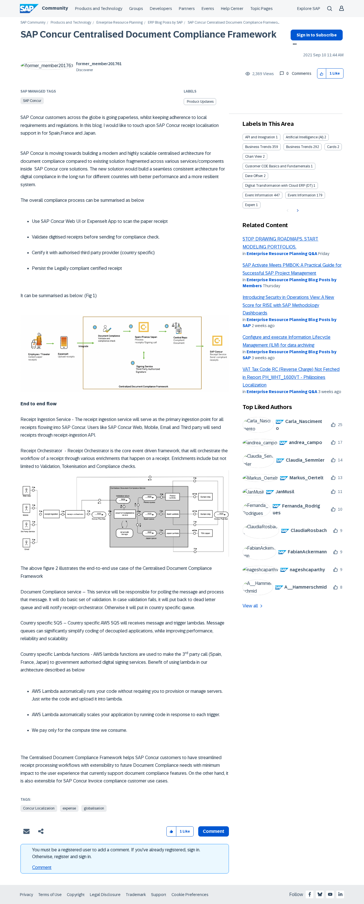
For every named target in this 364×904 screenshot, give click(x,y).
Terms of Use (50, 894)
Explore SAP (308, 8)
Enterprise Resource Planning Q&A (282, 253)
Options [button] (294, 45)
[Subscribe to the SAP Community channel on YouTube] (330, 894)
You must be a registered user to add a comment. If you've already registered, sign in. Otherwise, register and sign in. (116, 853)
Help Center (232, 8)
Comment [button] (213, 831)
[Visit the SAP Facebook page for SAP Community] (309, 894)
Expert (250, 205)
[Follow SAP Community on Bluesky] (320, 894)
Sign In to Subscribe (317, 35)
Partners (187, 8)
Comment (41, 867)
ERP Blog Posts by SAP (165, 22)
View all (250, 605)
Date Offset (254, 176)
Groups (136, 8)
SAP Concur (32, 101)
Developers (161, 8)
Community (55, 8)
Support (158, 894)
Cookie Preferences (189, 894)
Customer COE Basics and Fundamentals (277, 166)
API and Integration (260, 137)
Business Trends (258, 147)
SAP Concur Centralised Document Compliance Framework (148, 34)
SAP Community (33, 22)
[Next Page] (297, 210)
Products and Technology (98, 8)
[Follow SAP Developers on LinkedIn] (340, 894)
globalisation (94, 808)
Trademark (136, 894)
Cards (331, 147)
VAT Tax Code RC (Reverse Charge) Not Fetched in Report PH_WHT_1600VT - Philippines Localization (291, 377)
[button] (321, 74)
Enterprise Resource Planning (119, 22)
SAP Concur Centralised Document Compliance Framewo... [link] (233, 22)
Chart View (253, 157)
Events (208, 8)
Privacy (26, 894)
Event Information (259, 195)
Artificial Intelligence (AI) (304, 137)
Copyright (76, 894)
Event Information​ (302, 195)
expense (69, 808)
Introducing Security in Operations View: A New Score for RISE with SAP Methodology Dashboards (288, 305)
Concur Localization (39, 808)
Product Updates (200, 102)
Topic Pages (261, 8)
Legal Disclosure (105, 894)
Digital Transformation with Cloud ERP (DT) (279, 186)
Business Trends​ (299, 147)
